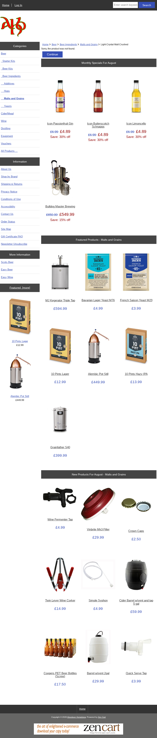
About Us (6, 169)
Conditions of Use (11, 199)
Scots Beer (7, 262)
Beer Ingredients (68, 44)
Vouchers (6, 143)
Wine (4, 121)
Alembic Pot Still (20, 396)
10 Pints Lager (20, 341)
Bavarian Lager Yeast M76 (98, 300)
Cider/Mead (7, 113)
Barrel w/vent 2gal (98, 673)
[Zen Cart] (78, 734)
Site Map (6, 229)
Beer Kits (7, 68)
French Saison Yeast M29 (136, 300)
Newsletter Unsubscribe (14, 244)
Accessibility (8, 206)
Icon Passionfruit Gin (60, 123)
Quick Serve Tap (136, 673)
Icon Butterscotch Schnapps (98, 125)
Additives (7, 83)
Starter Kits (8, 61)
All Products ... (9, 151)
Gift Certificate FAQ (12, 236)
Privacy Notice (9, 191)
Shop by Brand (9, 176)
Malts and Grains (89, 44)
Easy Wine (7, 277)
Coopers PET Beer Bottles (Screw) (60, 675)
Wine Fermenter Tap (60, 519)
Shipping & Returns (11, 184)
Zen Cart (102, 717)
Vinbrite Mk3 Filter (98, 529)
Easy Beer (7, 269)
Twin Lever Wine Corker (60, 600)
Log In (18, 5)
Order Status (8, 221)
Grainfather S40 (60, 447)
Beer (54, 44)
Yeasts (6, 106)
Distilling (5, 128)
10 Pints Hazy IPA (136, 373)
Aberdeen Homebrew (76, 717)
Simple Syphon (98, 600)
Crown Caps (136, 530)
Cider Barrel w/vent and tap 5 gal (136, 602)
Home (5, 5)
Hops (5, 91)
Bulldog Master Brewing (60, 206)
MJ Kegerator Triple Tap (60, 300)
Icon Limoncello (136, 123)
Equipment (7, 136)
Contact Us (7, 214)
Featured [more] (20, 287)
